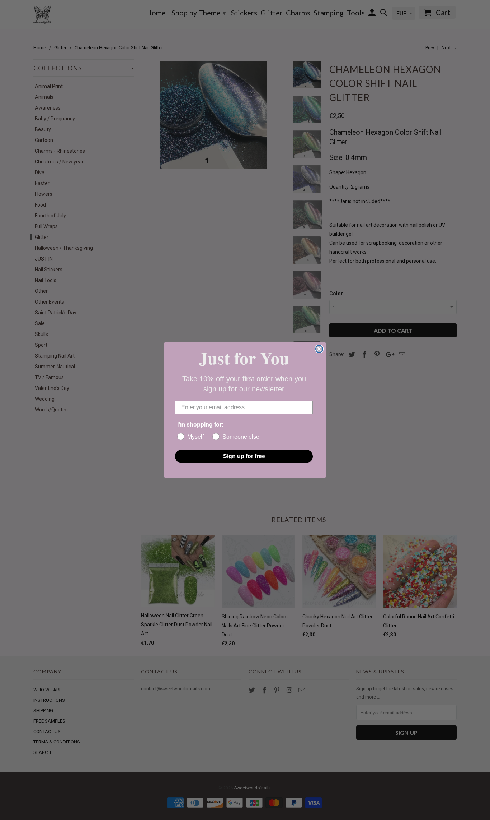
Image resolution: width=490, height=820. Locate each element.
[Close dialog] (319, 349)
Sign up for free (244, 456)
